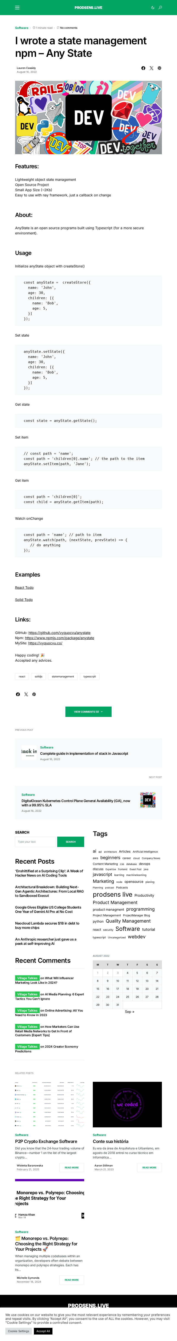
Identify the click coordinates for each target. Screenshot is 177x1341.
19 (137, 988)
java (146, 869)
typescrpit (90, 676)
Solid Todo (24, 599)
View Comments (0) (86, 711)
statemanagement (63, 676)
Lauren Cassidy (26, 68)
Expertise (111, 869)
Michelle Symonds (28, 1277)
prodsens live (112, 894)
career (126, 858)
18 (127, 988)
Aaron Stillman (104, 1165)
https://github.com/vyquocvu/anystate (59, 633)
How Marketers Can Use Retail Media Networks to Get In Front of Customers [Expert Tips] (47, 1031)
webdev (136, 936)
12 (137, 980)
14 (157, 980)
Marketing (103, 881)
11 (127, 980)
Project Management (107, 915)
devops (144, 864)
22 (97, 996)
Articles (125, 851)
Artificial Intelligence (145, 851)
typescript (99, 937)
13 (147, 980)
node (119, 881)
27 (147, 996)
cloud (136, 858)
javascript (102, 874)
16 (107, 988)
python (98, 921)
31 (117, 1004)
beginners (110, 857)
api (100, 851)
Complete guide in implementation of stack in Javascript (84, 753)
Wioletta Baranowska (30, 1165)
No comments (68, 27)
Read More (72, 1167)
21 (157, 988)
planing (149, 881)
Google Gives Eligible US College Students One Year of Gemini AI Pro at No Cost (48, 909)
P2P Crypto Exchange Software (46, 1141)
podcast (109, 887)
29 (97, 1004)
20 (147, 988)
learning (119, 875)
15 (97, 988)
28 (156, 996)
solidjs (38, 676)
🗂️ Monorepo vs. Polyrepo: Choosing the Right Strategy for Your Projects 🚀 (46, 1244)
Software (21, 28)
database (131, 864)
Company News (151, 858)
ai (94, 851)
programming (140, 909)
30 (107, 1004)
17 (117, 988)
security (108, 929)
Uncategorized (117, 937)
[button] (17, 7)
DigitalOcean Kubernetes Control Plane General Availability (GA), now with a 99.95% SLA (76, 803)
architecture (110, 851)
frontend (122, 869)
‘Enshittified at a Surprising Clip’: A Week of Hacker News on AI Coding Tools (49, 873)
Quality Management (128, 921)
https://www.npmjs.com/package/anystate (59, 638)
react (22, 676)
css (122, 864)
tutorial (148, 929)
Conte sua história (110, 1141)
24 (117, 996)
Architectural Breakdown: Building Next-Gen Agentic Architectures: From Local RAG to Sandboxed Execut (49, 891)
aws (95, 858)
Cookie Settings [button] (18, 1331)
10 (117, 980)
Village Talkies (27, 978)
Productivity (144, 895)
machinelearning (136, 875)
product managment (108, 909)
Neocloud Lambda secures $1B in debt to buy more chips (47, 925)
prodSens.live (88, 7)
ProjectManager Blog (136, 915)
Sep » (129, 1011)
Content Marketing (105, 864)
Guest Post (136, 869)
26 (137, 996)
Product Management (115, 902)
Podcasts (122, 887)
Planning (98, 887)
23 (107, 996)
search (71, 841)
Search (22, 832)
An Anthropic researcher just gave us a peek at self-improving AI (45, 941)
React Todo (24, 587)
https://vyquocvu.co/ (45, 643)
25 (127, 996)
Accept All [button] (43, 1331)
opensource (134, 882)
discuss (98, 869)
